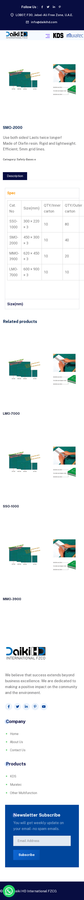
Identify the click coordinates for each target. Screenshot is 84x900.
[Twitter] (48, 7)
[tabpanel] (42, 248)
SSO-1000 (11, 506)
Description (15, 176)
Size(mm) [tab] (15, 304)
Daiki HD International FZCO (34, 891)
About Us (16, 742)
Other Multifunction (23, 793)
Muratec (16, 785)
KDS (13, 776)
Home (14, 734)
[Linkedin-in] (54, 7)
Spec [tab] (11, 193)
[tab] (15, 176)
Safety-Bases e (26, 159)
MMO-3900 (12, 599)
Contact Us (17, 750)
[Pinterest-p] (60, 7)
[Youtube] (44, 706)
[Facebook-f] (42, 7)
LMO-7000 (11, 413)
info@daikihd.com (44, 22)
